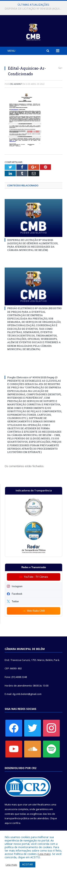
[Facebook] (13, 728)
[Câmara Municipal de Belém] (34, 31)
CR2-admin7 (15, 84)
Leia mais (44, 853)
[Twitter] (32, 728)
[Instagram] (51, 728)
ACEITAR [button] (27, 864)
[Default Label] (13, 749)
